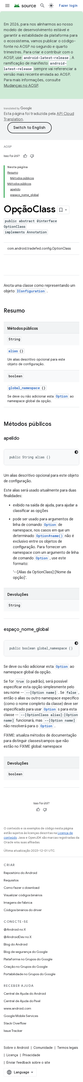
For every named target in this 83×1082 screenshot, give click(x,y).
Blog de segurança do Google (25, 952)
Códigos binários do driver (23, 910)
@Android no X (15, 929)
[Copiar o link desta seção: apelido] (23, 438)
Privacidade (31, 1055)
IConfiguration (31, 291)
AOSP (8, 147)
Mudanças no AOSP (21, 85)
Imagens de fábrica (18, 902)
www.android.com (17, 1008)
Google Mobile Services (21, 1016)
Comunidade (43, 1047)
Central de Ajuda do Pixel (22, 1001)
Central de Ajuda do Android (25, 993)
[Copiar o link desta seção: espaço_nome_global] (53, 629)
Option (62, 396)
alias (13, 351)
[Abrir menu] (7, 5)
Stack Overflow (15, 1023)
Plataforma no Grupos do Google (28, 959)
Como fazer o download (21, 888)
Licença (12, 1055)
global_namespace (24, 388)
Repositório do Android (20, 873)
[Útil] (25, 156)
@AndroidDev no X (18, 937)
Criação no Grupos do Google (25, 967)
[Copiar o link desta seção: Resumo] (31, 311)
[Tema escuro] (76, 452)
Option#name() (49, 536)
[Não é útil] (32, 156)
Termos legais (67, 1047)
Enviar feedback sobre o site (28, 1062)
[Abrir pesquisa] (42, 5)
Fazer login (68, 5)
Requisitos (11, 880)
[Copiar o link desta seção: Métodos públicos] (56, 424)
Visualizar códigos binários (23, 895)
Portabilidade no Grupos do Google (29, 974)
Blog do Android (15, 944)
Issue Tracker (13, 1031)
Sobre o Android (16, 1047)
